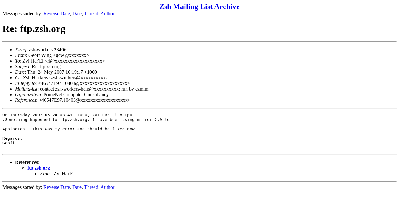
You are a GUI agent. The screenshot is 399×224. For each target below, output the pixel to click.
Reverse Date (56, 13)
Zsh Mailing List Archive (199, 6)
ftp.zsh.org (38, 167)
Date (77, 13)
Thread (91, 13)
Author (107, 13)
